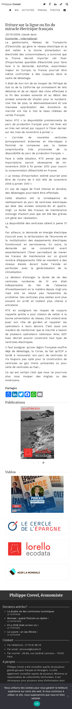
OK (37, 703)
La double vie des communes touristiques (30, 611)
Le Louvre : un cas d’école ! (22, 632)
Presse (42, 10)
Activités (28, 10)
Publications (15, 402)
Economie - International (21, 38)
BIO (17, 10)
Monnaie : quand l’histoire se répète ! (28, 618)
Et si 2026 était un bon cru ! (22, 625)
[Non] (67, 696)
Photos (55, 10)
